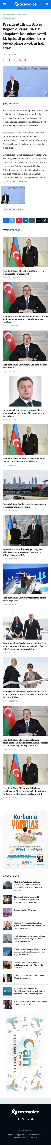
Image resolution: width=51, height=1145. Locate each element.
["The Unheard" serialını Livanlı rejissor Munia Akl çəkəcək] (7, 978)
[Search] (47, 4)
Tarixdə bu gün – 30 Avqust (25, 910)
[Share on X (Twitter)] (14, 60)
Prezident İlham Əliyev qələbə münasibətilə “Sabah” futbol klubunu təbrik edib (24, 460)
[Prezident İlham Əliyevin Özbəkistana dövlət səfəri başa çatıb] (25, 579)
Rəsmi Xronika (22, 14)
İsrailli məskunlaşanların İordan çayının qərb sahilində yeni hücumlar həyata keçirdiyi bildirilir (30, 952)
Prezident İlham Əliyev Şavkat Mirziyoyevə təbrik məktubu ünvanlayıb (23, 272)
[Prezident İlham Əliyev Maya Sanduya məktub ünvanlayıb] (25, 346)
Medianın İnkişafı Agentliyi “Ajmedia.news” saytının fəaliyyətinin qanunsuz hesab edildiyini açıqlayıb (29, 991)
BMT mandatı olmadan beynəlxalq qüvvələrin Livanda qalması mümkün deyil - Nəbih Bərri (29, 925)
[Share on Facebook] (9, 60)
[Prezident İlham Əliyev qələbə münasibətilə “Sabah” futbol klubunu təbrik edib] (25, 439)
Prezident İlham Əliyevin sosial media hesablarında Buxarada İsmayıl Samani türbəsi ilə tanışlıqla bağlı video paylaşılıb (25, 742)
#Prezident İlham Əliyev (13, 209)
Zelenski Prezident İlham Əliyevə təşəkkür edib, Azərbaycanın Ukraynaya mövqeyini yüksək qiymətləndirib (23, 552)
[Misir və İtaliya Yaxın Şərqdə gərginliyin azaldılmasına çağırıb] (7, 1004)
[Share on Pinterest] (19, 60)
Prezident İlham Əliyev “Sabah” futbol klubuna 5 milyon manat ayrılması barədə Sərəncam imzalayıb (25, 319)
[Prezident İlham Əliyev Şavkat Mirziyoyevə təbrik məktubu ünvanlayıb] (25, 252)
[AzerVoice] (25, 4)
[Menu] (4, 4)
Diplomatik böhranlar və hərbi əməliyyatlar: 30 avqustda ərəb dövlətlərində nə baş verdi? (26, 899)
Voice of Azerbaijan (9, 14)
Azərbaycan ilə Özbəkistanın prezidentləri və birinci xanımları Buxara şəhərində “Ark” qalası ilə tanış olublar (25, 694)
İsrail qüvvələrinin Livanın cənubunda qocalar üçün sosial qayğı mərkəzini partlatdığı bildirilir (29, 938)
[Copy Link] (24, 60)
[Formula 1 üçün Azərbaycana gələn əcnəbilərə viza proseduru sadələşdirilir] (25, 485)
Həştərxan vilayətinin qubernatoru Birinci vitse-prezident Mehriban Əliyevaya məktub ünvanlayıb (24, 413)
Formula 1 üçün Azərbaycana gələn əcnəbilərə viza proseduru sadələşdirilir (24, 505)
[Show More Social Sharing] (30, 60)
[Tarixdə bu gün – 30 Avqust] (7, 912)
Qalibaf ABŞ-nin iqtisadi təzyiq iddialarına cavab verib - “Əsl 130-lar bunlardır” (28, 965)
